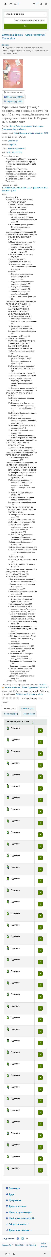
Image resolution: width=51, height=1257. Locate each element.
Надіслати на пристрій (21, 1218)
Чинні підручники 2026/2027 (35, 687)
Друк (11, 1194)
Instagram (31, 1244)
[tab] (27, 708)
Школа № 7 (7, 1244)
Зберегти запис (17, 1224)
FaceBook (19, 1244)
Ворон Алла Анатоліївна (20, 126)
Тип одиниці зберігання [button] (17, 721)
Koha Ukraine (43, 1245)
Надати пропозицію (19, 1212)
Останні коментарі (35, 35)
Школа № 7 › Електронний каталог (5, 4)
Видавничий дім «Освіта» (31, 133)
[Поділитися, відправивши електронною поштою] (27, 1239)
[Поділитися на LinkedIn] (22, 1239)
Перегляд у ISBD (14, 101)
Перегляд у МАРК (15, 96)
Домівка (5, 44)
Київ (16, 133)
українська (13, 140)
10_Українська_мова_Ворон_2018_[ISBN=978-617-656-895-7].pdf (25, 189)
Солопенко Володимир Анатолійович (22, 128)
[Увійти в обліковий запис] (41, 4)
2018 (46, 133)
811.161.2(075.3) (14, 152)
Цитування (14, 1200)
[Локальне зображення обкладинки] (13, 73)
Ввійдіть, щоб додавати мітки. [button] (29, 694)
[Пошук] (25, 26)
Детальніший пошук (12, 35)
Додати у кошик (17, 1206)
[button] (10, 4)
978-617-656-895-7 (16, 148)
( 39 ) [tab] (9, 708)
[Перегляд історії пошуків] (46, 4)
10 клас (42, 684)
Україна (12, 144)
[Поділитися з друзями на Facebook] (17, 1239)
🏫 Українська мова (11, 687)
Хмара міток (8, 38)
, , (26, 50)
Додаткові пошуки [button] (19, 1230)
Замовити (14, 1188)
